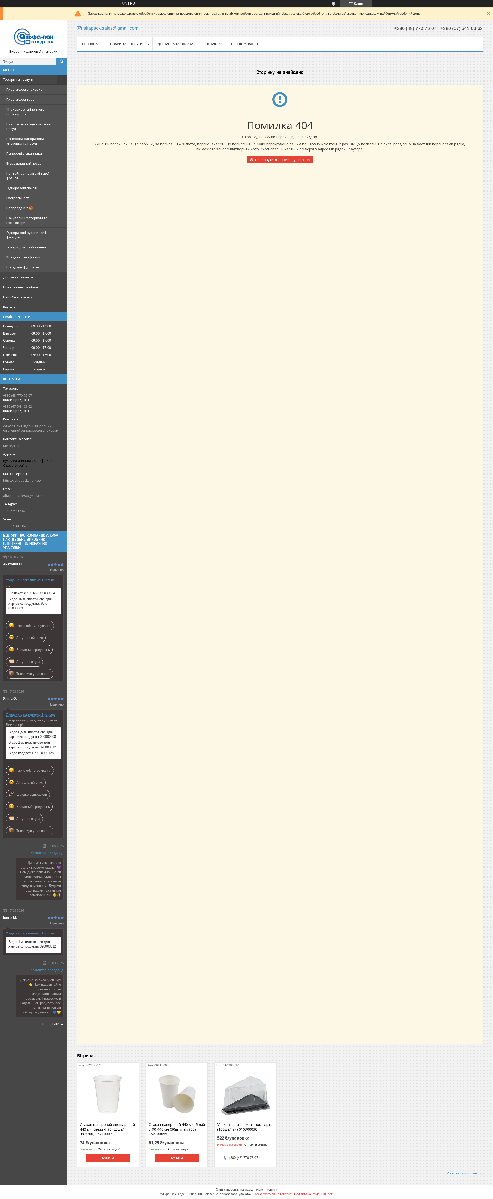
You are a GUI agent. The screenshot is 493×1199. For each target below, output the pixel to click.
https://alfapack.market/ (22, 480)
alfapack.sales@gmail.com (23, 495)
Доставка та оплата (175, 44)
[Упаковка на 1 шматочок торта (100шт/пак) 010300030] (245, 1094)
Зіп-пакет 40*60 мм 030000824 (31, 593)
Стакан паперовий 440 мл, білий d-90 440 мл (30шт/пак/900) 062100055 (177, 1129)
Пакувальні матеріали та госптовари (27, 220)
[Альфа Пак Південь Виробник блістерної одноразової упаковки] (33, 36)
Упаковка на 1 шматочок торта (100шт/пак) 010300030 (244, 1127)
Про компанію (244, 44)
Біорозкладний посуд (23, 163)
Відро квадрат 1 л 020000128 (31, 753)
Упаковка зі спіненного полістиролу (25, 111)
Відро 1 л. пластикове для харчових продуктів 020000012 (32, 745)
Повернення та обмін (20, 287)
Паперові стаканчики (24, 153)
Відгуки (9, 307)
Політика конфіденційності (313, 1194)
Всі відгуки (50, 1023)
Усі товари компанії (462, 1173)
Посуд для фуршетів (22, 267)
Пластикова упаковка (24, 89)
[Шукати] (61, 61)
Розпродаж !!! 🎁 (19, 208)
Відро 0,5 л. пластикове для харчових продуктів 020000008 (32, 734)
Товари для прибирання (26, 247)
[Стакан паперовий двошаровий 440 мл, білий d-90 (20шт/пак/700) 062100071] (108, 1094)
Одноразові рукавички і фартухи (26, 234)
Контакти (212, 44)
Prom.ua (271, 1189)
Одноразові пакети (22, 188)
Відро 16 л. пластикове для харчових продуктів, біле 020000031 (30, 603)
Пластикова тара (20, 99)
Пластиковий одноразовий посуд (28, 126)
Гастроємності (18, 198)
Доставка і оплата (18, 277)
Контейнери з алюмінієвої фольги (27, 175)
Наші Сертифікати (18, 297)
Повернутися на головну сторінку (282, 159)
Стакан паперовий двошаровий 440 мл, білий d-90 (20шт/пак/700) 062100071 (107, 1129)
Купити (108, 1157)
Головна (90, 44)
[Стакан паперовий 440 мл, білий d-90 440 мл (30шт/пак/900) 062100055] (176, 1094)
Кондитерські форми (23, 257)
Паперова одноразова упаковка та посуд (25, 141)
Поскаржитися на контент (273, 1194)
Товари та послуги (18, 79)
